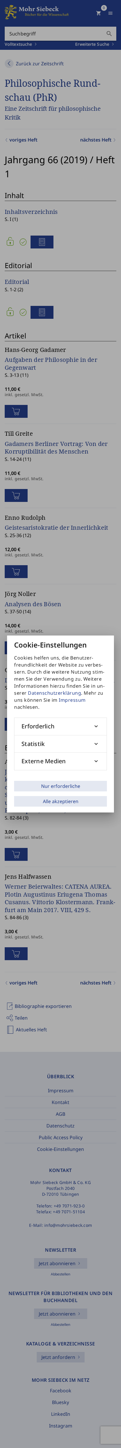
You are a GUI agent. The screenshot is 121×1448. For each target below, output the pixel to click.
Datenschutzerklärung (54, 693)
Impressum (72, 700)
